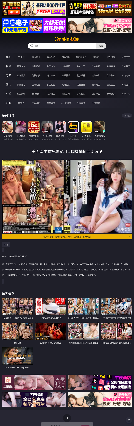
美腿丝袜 (81, 84)
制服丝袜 (81, 75)
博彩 (8, 57)
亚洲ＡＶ (21, 66)
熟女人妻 (81, 66)
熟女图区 (111, 84)
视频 (8, 66)
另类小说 (96, 93)
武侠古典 (66, 93)
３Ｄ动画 (66, 66)
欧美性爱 (66, 75)
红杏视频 (81, 103)
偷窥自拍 (21, 84)
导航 (8, 103)
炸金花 (96, 57)
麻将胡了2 (81, 57)
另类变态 (126, 75)
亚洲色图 (36, 84)
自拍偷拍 (36, 66)
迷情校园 (81, 93)
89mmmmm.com (67, 39)
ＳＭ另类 (126, 66)
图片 (8, 84)
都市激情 (21, 93)
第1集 (6, 244)
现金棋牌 (111, 57)
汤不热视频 (66, 103)
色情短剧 (96, 103)
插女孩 (21, 103)
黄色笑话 (111, 93)
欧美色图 (51, 84)
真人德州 (36, 57)
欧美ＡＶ (51, 66)
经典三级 (96, 75)
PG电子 (21, 57)
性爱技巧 (126, 93)
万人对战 (51, 57)
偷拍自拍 (36, 75)
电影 (8, 75)
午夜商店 (36, 103)
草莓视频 (51, 103)
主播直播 (111, 66)
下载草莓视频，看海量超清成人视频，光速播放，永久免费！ (67, 236)
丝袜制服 (96, 66)
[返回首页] (129, 420)
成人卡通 (51, 75)
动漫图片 (66, 84)
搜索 (101, 45)
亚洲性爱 (21, 75)
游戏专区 (66, 57)
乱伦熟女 (111, 75)
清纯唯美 (96, 84)
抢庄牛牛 (126, 57)
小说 (8, 94)
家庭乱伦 (36, 93)
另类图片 (126, 84)
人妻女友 (51, 93)
